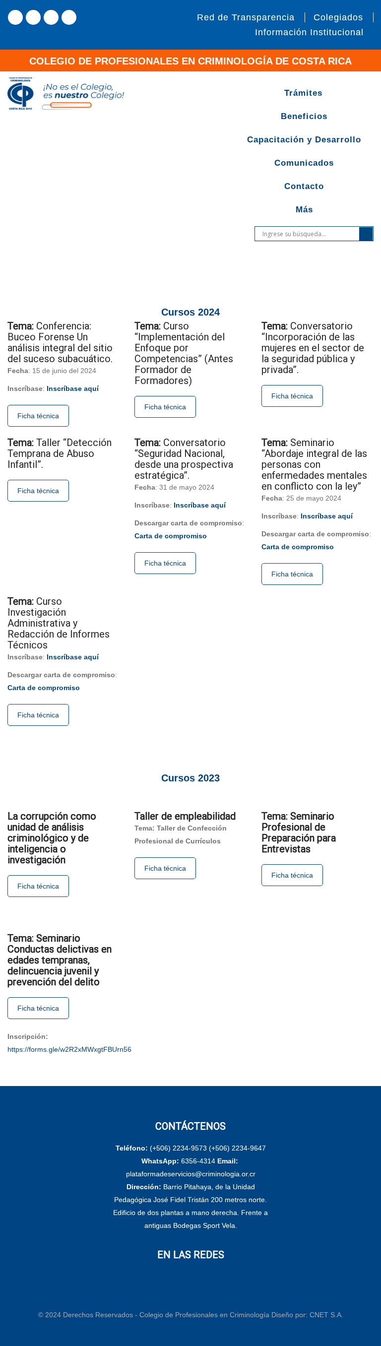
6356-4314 (198, 1161)
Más (304, 209)
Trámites (303, 93)
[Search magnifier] (366, 234)
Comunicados (304, 163)
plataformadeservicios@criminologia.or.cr (190, 1174)
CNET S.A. (326, 1315)
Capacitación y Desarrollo (304, 139)
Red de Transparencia (246, 17)
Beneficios (304, 116)
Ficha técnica (38, 416)
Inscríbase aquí (73, 388)
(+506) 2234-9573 (178, 1148)
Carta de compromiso (170, 536)
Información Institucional (309, 32)
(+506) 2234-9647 (237, 1148)
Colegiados (338, 17)
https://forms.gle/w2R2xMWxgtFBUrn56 (69, 1049)
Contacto (304, 186)
